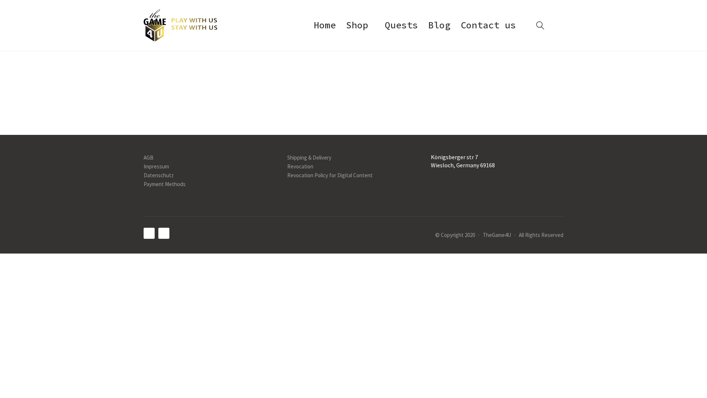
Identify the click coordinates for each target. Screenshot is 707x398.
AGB (149, 157)
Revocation (300, 166)
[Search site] (540, 26)
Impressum (156, 166)
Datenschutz (159, 175)
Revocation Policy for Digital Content (330, 175)
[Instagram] (163, 233)
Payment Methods (165, 184)
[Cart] (559, 25)
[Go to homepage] (180, 25)
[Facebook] (149, 233)
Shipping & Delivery (309, 157)
